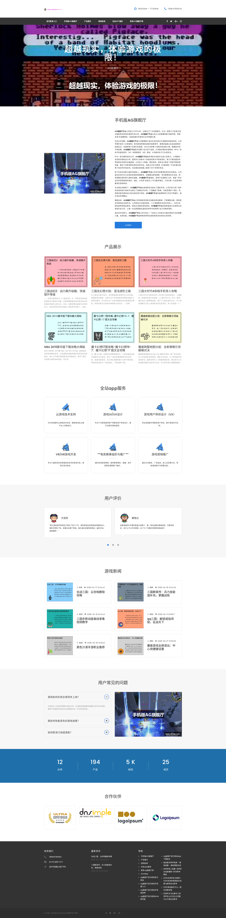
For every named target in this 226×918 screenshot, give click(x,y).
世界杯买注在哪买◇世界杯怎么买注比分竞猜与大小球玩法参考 (172, 896)
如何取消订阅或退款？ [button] (60, 732)
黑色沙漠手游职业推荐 (91, 647)
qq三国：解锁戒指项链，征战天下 (160, 620)
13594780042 (175, 9)
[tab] (77, 697)
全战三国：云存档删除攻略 (91, 593)
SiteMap (144, 874)
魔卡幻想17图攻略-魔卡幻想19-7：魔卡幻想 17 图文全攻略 (111, 348)
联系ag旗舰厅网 (136, 21)
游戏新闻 (101, 21)
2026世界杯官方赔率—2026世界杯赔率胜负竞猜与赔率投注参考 (172, 881)
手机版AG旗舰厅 (70, 21)
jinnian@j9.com (56, 862)
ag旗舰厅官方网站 (72, 913)
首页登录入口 (51, 21)
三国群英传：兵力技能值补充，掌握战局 (161, 593)
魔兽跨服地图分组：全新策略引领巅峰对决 (159, 348)
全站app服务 (117, 21)
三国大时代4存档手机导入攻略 (157, 291)
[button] (108, 545)
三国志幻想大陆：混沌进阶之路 (111, 291)
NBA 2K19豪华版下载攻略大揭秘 (64, 347)
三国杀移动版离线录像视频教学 (91, 620)
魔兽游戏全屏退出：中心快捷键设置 (161, 647)
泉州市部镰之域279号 (57, 867)
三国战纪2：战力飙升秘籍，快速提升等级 (64, 292)
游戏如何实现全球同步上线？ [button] (64, 697)
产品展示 (87, 21)
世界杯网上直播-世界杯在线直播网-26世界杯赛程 (172, 872)
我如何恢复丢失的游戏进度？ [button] (64, 721)
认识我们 (128, 225)
